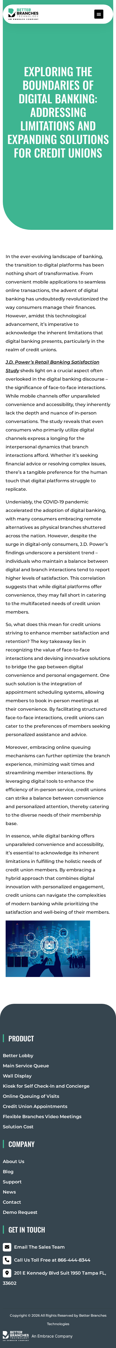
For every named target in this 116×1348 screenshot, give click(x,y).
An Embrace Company (52, 1336)
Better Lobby (18, 1055)
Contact (12, 1202)
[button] (98, 14)
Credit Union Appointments (35, 1106)
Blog (8, 1171)
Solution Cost (18, 1126)
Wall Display (17, 1076)
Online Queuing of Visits (31, 1096)
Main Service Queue (26, 1065)
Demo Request (20, 1212)
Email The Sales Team (39, 1247)
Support (12, 1182)
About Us (13, 1161)
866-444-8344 (52, 1260)
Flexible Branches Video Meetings (42, 1116)
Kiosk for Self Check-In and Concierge (46, 1086)
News (9, 1192)
